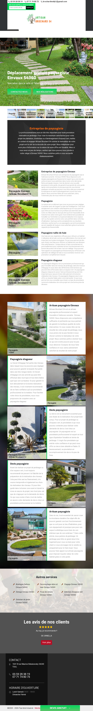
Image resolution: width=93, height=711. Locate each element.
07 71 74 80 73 (32, 1)
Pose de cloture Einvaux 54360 (46, 593)
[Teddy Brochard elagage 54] (39, 18)
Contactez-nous (19, 92)
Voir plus (46, 642)
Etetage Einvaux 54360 (25, 592)
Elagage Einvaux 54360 (73, 584)
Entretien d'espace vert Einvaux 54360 (73, 593)
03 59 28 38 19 (16, 1)
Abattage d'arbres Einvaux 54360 (23, 585)
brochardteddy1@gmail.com (54, 1)
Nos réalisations (45, 92)
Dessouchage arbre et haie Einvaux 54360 (49, 585)
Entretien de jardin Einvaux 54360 (23, 601)
